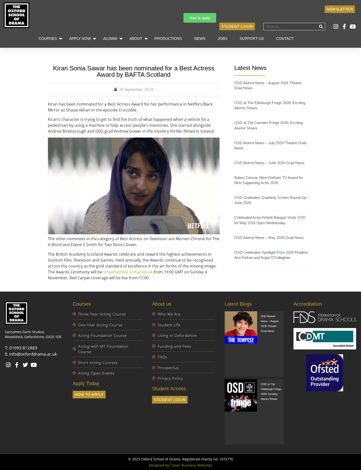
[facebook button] (345, 26)
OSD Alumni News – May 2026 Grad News (269, 237)
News (199, 38)
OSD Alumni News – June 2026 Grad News (269, 163)
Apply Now (80, 38)
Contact (285, 38)
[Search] (321, 26)
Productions (168, 38)
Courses (48, 38)
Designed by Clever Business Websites (180, 465)
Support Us (252, 38)
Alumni (110, 38)
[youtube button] (353, 26)
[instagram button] (337, 26)
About (135, 38)
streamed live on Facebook (128, 272)
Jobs (222, 38)
